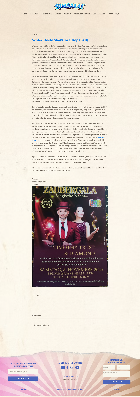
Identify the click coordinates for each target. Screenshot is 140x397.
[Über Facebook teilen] (33, 295)
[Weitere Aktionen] (106, 34)
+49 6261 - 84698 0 (70, 379)
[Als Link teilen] (38, 295)
